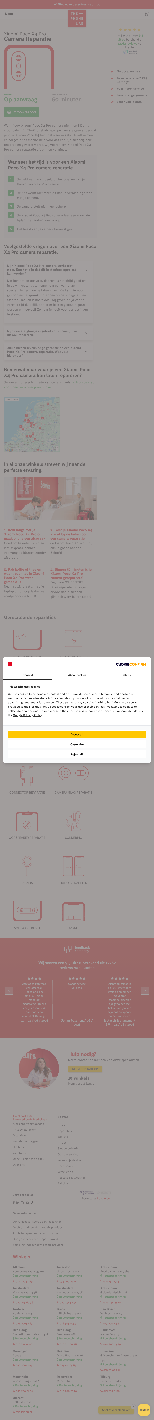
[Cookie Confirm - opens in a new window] (131, 664)
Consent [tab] (28, 675)
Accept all (77, 734)
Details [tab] (126, 675)
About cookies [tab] (77, 675)
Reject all (77, 754)
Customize (77, 744)
